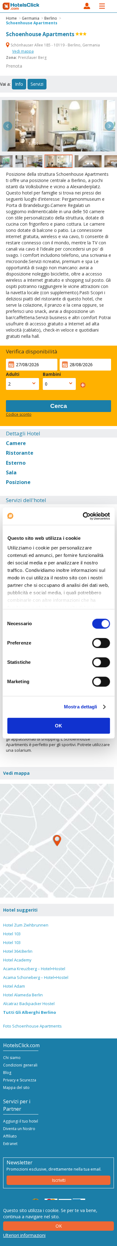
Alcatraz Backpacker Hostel (29, 1003)
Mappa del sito (16, 1087)
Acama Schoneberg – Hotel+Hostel (35, 977)
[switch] (101, 643)
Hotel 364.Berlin (17, 951)
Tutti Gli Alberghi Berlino (29, 1012)
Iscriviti (59, 1180)
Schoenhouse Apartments (31, 23)
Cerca (58, 406)
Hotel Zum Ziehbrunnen (25, 925)
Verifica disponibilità (31, 351)
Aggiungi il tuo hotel (20, 1121)
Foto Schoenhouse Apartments (32, 1026)
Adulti (12, 374)
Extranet (10, 1143)
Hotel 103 (12, 934)
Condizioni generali (20, 1065)
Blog (7, 1072)
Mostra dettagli (80, 706)
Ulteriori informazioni (24, 1235)
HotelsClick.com (21, 6)
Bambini (52, 374)
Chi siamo (12, 1057)
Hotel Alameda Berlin (23, 995)
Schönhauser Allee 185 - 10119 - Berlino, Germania (55, 45)
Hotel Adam (14, 986)
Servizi (37, 84)
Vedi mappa (23, 51)
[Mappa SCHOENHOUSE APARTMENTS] (57, 841)
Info (19, 84)
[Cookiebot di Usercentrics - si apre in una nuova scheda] (83, 516)
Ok (59, 1226)
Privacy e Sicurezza (19, 1080)
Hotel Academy (17, 960)
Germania (30, 18)
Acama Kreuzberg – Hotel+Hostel (34, 968)
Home (11, 18)
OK (58, 725)
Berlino (50, 18)
